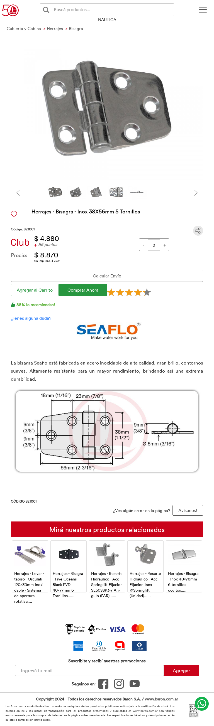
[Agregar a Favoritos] (14, 214)
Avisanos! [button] (187, 510)
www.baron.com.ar (161, 699)
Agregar (181, 670)
